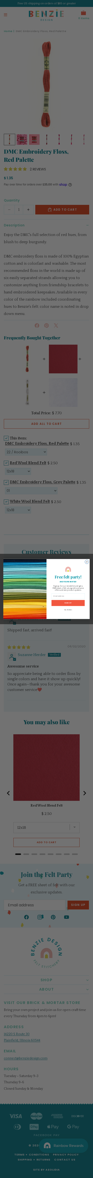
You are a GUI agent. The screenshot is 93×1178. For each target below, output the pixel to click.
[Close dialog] (87, 562)
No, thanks (68, 610)
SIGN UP (68, 603)
